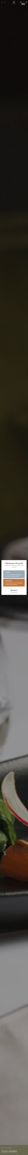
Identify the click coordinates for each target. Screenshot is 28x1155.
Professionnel (13, 582)
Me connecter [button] (14, 592)
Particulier (13, 574)
